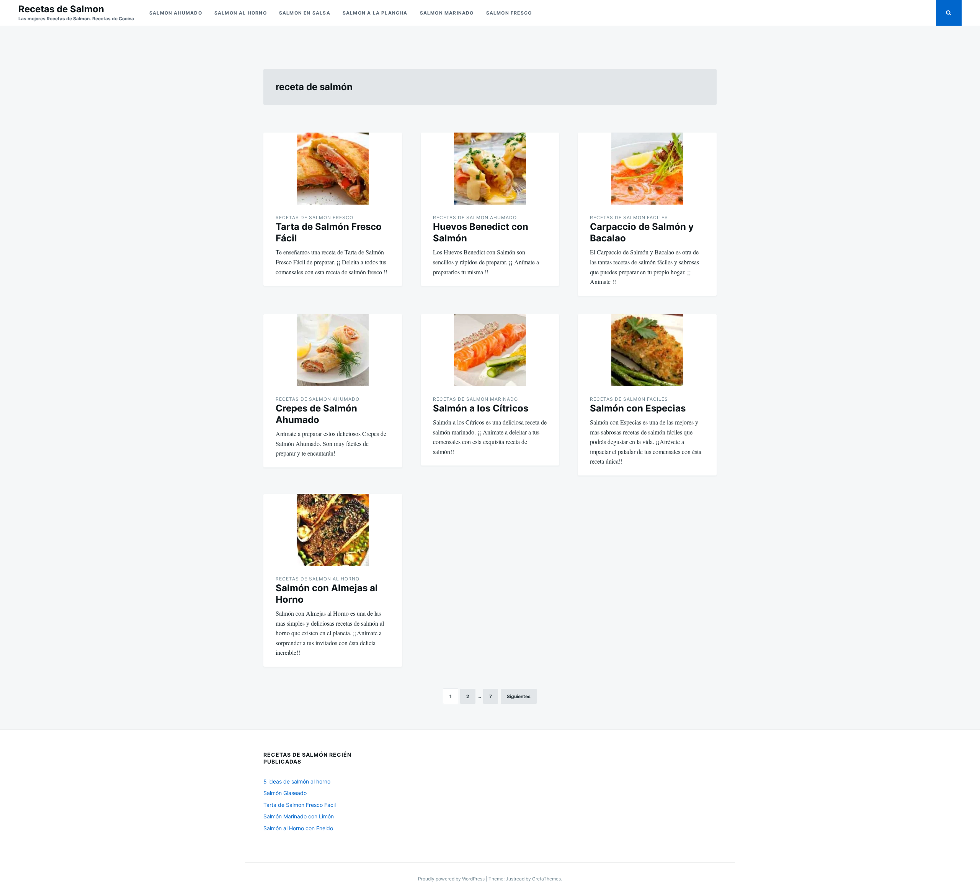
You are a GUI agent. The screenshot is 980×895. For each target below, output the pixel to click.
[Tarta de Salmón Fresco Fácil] (332, 169)
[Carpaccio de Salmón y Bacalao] (647, 169)
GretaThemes (546, 879)
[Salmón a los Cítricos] (490, 350)
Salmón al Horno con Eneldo (298, 828)
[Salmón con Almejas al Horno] (332, 530)
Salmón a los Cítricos (480, 408)
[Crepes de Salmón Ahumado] (332, 350)
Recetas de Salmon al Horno (317, 579)
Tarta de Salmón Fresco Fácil (299, 805)
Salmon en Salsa (304, 13)
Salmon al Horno (240, 13)
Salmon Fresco (509, 13)
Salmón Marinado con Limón (298, 816)
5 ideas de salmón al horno (296, 781)
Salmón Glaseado (285, 793)
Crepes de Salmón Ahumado (316, 414)
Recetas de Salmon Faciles (629, 217)
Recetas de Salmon (61, 9)
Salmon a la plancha (375, 13)
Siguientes (519, 696)
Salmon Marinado (447, 13)
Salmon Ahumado (175, 13)
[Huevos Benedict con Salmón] (490, 169)
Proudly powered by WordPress (452, 879)
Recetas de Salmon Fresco (314, 217)
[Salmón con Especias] (647, 350)
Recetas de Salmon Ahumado (475, 217)
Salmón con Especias (638, 408)
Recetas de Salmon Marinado (475, 399)
